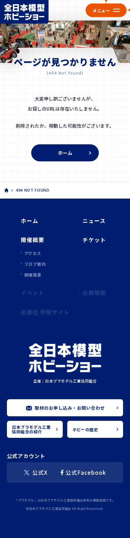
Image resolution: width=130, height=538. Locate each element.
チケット (94, 239)
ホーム (65, 152)
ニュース (94, 220)
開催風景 (33, 275)
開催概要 (32, 239)
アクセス (32, 253)
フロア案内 (35, 264)
